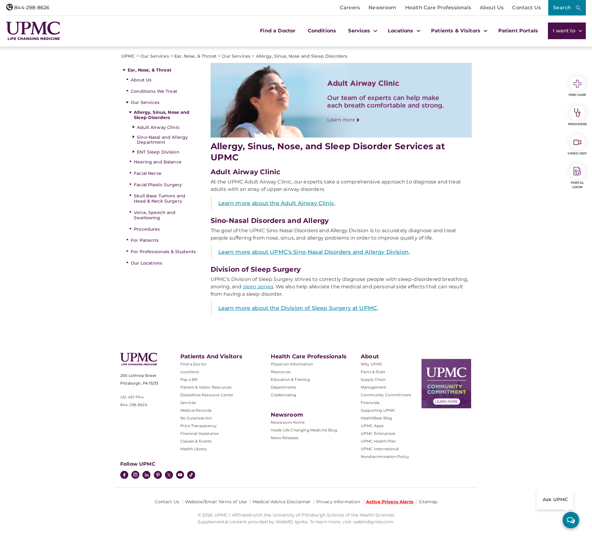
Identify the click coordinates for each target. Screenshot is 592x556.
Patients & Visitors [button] (456, 31)
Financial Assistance (199, 433)
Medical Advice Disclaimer (282, 502)
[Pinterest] (158, 475)
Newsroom (382, 7)
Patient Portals (518, 31)
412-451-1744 (132, 397)
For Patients (144, 240)
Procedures (147, 229)
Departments (283, 387)
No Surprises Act (196, 418)
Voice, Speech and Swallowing (154, 215)
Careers (350, 7)
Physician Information (292, 364)
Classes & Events (196, 441)
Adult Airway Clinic (158, 127)
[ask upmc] (571, 520)
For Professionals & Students (163, 251)
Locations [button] (401, 31)
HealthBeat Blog (376, 418)
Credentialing (283, 395)
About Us (492, 7)
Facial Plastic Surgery (158, 184)
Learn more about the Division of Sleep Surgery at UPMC (297, 308)
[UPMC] (33, 31)
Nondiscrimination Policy (385, 456)
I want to (565, 31)
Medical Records (196, 410)
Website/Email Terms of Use (216, 502)
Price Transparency (198, 425)
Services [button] (360, 31)
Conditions (322, 31)
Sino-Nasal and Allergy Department (162, 139)
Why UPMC (372, 364)
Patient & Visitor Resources (206, 387)
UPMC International (380, 449)
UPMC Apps (372, 425)
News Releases (285, 437)
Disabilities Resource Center (206, 395)
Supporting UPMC (378, 410)
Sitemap (428, 502)
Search (562, 7)
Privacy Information (338, 502)
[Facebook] (124, 475)
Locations (189, 371)
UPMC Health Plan (378, 441)
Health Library (193, 449)
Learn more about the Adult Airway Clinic (276, 203)
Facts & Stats (373, 371)
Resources (280, 371)
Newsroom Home (288, 422)
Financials (370, 402)
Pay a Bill (189, 379)
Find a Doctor (277, 31)
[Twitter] (169, 475)
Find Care (577, 95)
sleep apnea (258, 287)
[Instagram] (135, 475)
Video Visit (577, 153)
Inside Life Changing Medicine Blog (304, 430)
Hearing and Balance (158, 162)
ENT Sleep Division (158, 152)
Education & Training (290, 379)
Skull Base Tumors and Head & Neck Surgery (159, 198)
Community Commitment (386, 395)
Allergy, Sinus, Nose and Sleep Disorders (161, 114)
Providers (577, 124)
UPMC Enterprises (378, 433)
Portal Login (577, 185)
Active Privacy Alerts (389, 502)
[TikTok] (191, 475)
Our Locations (146, 263)
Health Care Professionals (438, 7)
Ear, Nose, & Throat (149, 70)
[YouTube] (180, 475)
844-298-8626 (31, 7)
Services (188, 402)
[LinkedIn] (146, 475)
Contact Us (526, 7)
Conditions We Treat (154, 91)
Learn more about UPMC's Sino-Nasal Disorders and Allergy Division (313, 252)
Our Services (145, 102)
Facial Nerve (148, 173)
